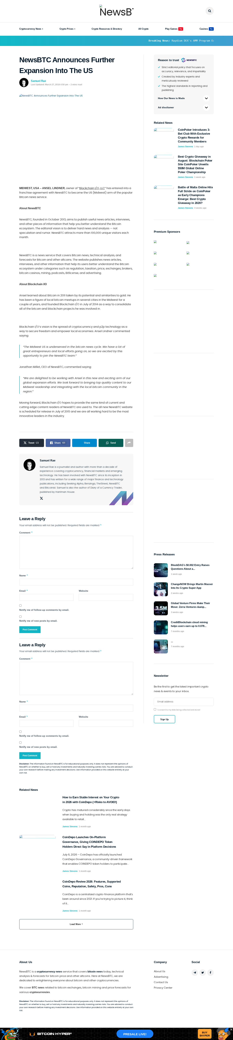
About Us (159, 971)
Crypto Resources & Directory (107, 29)
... (172, 641)
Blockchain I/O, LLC (92, 188)
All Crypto (143, 29)
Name (23, 575)
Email (23, 590)
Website (83, 590)
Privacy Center (163, 988)
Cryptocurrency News (30, 29)
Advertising (161, 977)
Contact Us (161, 982)
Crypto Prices (66, 29)
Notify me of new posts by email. (38, 620)
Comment (26, 532)
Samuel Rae (38, 80)
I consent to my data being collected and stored (178, 710)
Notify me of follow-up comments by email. (44, 610)
